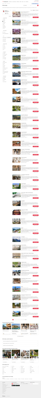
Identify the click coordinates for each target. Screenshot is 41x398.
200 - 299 (4, 47)
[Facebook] (21, 383)
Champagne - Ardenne (32, 371)
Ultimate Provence (23, 55)
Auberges (4, 20)
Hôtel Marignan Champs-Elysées (25, 174)
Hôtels (4, 21)
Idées (24, 1)
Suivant (25, 319)
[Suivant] (38, 329)
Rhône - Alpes (22, 366)
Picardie (12, 371)
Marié (22, 1)
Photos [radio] (34, 10)
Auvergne (3, 371)
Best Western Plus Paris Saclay (25, 270)
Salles (3, 24)
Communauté (26, 1)
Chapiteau (4, 65)
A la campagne (4, 55)
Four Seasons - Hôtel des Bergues (25, 149)
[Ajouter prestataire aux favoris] (19, 12)
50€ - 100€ (4, 40)
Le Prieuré (22, 311)
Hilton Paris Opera (23, 165)
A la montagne (4, 58)
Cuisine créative (4, 81)
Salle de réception (5, 62)
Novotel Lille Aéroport (24, 132)
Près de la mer (4, 57)
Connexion (35, 1)
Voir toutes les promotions (20, 336)
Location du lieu (9, 37)
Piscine (4, 73)
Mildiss (22, 286)
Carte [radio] (37, 10)
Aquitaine (12, 367)
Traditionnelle (4, 77)
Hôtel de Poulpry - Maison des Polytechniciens (27, 192)
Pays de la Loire (3, 367)
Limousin (12, 372)
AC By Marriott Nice (23, 123)
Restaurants (4, 22)
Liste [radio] (31, 10)
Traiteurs (4, 23)
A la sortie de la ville (5, 54)
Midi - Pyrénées (31, 367)
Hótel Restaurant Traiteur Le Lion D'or (26, 278)
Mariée (20, 1)
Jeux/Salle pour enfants (5, 72)
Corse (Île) (22, 367)
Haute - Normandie (22, 371)
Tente (3, 70)
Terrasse (4, 63)
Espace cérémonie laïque (5, 71)
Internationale (4, 79)
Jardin (3, 64)
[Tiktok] (27, 383)
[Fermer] (10, 10)
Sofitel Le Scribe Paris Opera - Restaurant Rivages (27, 253)
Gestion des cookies (4, 386)
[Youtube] (26, 383)
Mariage (3, 3)
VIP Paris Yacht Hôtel (23, 157)
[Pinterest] (23, 383)
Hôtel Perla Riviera (23, 183)
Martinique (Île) (22, 372)
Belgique (31, 372)
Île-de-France (13, 366)
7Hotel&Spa (22, 141)
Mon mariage (10, 1)
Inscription (37, 1)
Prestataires (17, 1)
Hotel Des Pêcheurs (23, 63)
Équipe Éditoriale (3, 391)
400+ (3, 49)
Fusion (3, 80)
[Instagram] (25, 383)
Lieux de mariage (14, 1)
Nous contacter (35, 17)
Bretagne (31, 366)
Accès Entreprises (37, 0)
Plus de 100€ (4, 41)
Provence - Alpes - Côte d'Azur (5, 366)
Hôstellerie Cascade (23, 262)
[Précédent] (2, 329)
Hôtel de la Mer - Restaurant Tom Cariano (26, 71)
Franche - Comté (4, 372)
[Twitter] (22, 383)
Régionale (4, 78)
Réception (6, 3)
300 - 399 (4, 48)
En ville (4, 56)
